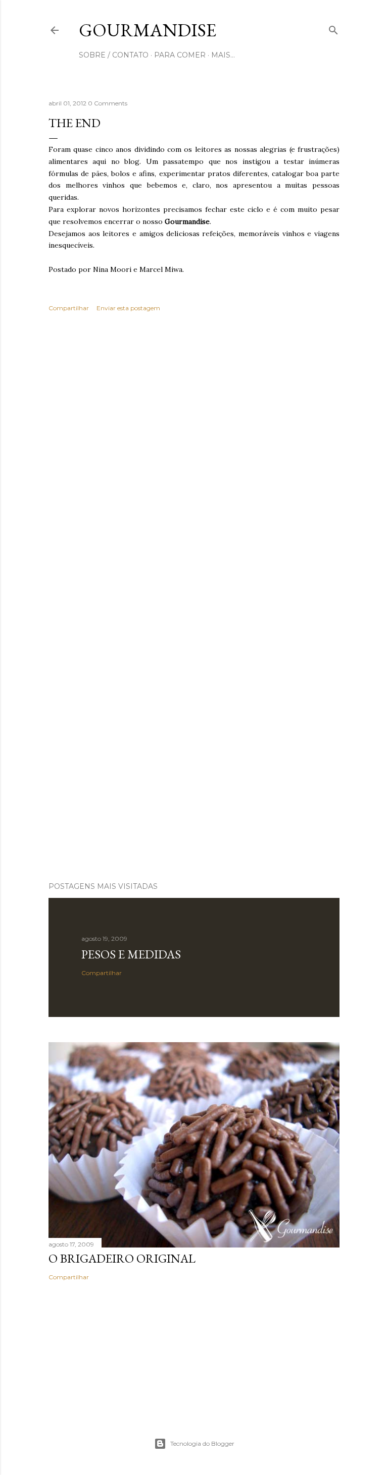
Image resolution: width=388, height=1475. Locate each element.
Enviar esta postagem (128, 308)
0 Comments (107, 103)
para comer (180, 55)
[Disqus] (194, 466)
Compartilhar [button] (68, 308)
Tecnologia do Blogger (202, 1443)
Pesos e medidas (131, 954)
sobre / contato (114, 55)
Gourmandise (147, 30)
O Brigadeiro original (122, 1258)
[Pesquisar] (333, 28)
